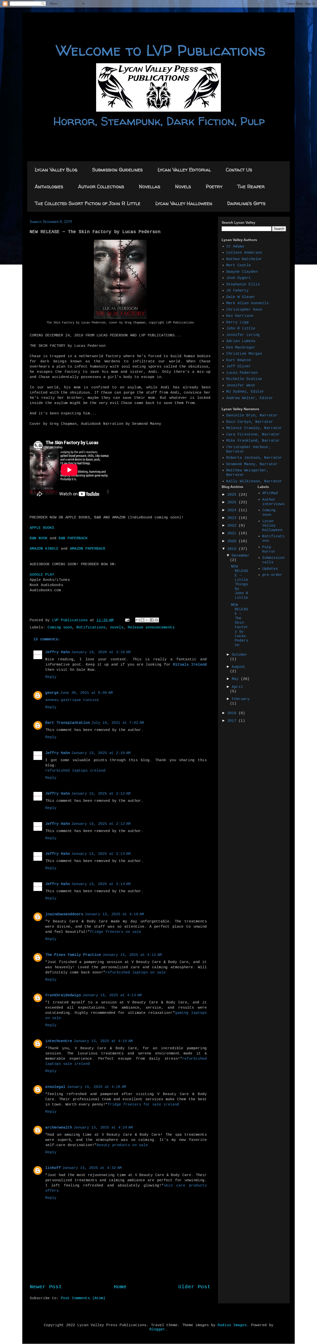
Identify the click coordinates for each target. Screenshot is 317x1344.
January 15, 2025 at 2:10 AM (101, 753)
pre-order (272, 575)
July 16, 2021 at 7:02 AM (117, 723)
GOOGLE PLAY (42, 575)
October (239, 655)
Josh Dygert (238, 278)
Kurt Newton (238, 360)
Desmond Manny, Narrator (252, 464)
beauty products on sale (122, 1145)
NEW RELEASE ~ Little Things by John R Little (239, 582)
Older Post (194, 1287)
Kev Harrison (239, 316)
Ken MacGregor (240, 348)
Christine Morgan (244, 354)
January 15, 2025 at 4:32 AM (92, 1168)
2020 (232, 541)
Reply (50, 677)
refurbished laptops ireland (75, 771)
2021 (232, 533)
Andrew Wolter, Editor (249, 398)
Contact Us (239, 169)
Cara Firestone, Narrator (253, 434)
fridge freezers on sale (115, 932)
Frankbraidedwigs (63, 995)
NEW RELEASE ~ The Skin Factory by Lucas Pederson (239, 625)
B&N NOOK (39, 538)
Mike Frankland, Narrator (253, 441)
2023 (232, 518)
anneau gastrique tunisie (72, 700)
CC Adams (235, 246)
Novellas (149, 186)
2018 (232, 713)
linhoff (53, 1168)
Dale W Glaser (240, 297)
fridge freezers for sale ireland (143, 1104)
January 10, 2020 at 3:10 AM (101, 652)
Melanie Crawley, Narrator (254, 428)
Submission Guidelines (117, 169)
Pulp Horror (269, 549)
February (241, 699)
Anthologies (49, 186)
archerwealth (58, 1128)
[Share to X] (147, 620)
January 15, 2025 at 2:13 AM (101, 854)
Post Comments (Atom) (83, 1298)
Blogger (157, 1329)
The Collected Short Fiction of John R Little (87, 203)
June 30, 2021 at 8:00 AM (86, 693)
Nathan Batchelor (244, 259)
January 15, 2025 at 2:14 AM (101, 884)
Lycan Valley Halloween (183, 203)
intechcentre (58, 1041)
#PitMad (270, 493)
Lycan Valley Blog (56, 169)
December (241, 556)
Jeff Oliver (238, 366)
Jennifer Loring (243, 335)
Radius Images (232, 1325)
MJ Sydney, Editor (245, 392)
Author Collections (101, 186)
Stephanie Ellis (243, 284)
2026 (232, 495)
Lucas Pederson (242, 373)
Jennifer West (240, 385)
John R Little (240, 328)
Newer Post (46, 1287)
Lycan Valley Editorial (184, 169)
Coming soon (60, 627)
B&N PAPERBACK (73, 538)
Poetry (214, 186)
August (238, 667)
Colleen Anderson (244, 253)
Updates (270, 569)
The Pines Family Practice (73, 955)
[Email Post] (127, 620)
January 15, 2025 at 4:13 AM (112, 995)
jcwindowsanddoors (64, 914)
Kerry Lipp (237, 322)
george (52, 693)
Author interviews (273, 502)
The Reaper (251, 186)
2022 (232, 526)
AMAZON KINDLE (44, 549)
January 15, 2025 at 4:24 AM (103, 1128)
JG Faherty (237, 291)
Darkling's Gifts (246, 203)
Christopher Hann (244, 310)
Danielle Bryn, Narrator (252, 415)
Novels (183, 186)
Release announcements (151, 627)
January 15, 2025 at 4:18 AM (96, 1087)
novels (116, 627)
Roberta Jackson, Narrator (254, 458)
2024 (232, 510)
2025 (232, 502)
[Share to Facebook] (151, 620)
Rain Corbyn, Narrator (249, 422)
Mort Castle (238, 265)
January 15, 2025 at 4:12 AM (132, 955)
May (236, 679)
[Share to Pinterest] (156, 620)
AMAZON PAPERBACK (88, 549)
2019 (232, 549)
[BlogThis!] (142, 620)
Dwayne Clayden (242, 272)
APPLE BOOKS (42, 528)
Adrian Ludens (240, 341)
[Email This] (137, 620)
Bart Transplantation (67, 723)
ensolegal (55, 1087)
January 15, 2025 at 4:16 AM (103, 1041)
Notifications (91, 627)
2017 (232, 721)
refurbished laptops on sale (136, 972)
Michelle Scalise (244, 379)
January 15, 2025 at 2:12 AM (101, 794)
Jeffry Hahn (57, 652)
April (237, 687)
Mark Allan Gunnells (247, 303)
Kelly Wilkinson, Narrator (254, 481)
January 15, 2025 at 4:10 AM (114, 914)
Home (120, 1287)
